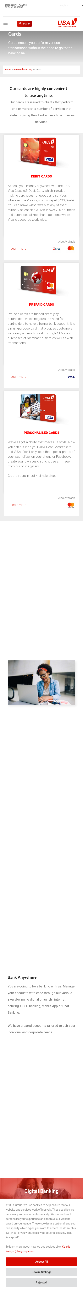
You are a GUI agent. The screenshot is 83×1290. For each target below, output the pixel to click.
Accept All (41, 1261)
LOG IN (26, 23)
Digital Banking (41, 1191)
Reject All (41, 1282)
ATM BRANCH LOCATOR (16, 5)
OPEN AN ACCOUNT (14, 7)
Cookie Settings (42, 1272)
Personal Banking (23, 69)
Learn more (18, 248)
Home (8, 69)
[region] (41, 1244)
